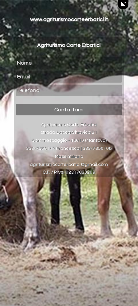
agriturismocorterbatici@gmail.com (69, 164)
